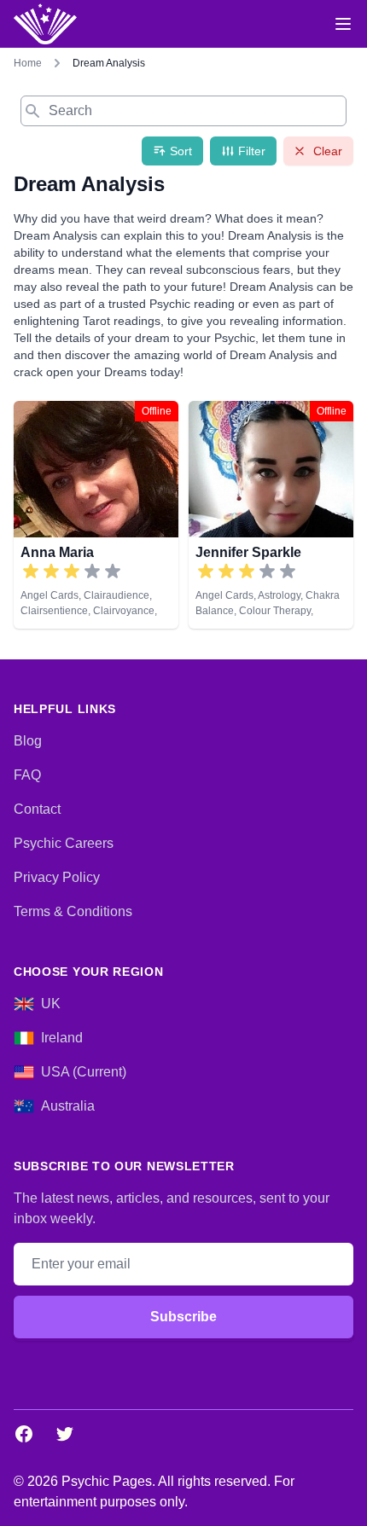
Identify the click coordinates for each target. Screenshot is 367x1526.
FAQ (27, 775)
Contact (37, 809)
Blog (28, 741)
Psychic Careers (64, 843)
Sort (181, 151)
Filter (251, 151)
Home (28, 63)
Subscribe (183, 1316)
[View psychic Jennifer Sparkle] (271, 515)
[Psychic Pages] (45, 23)
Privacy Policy (57, 877)
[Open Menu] (343, 24)
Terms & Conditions (73, 911)
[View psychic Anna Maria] (96, 515)
